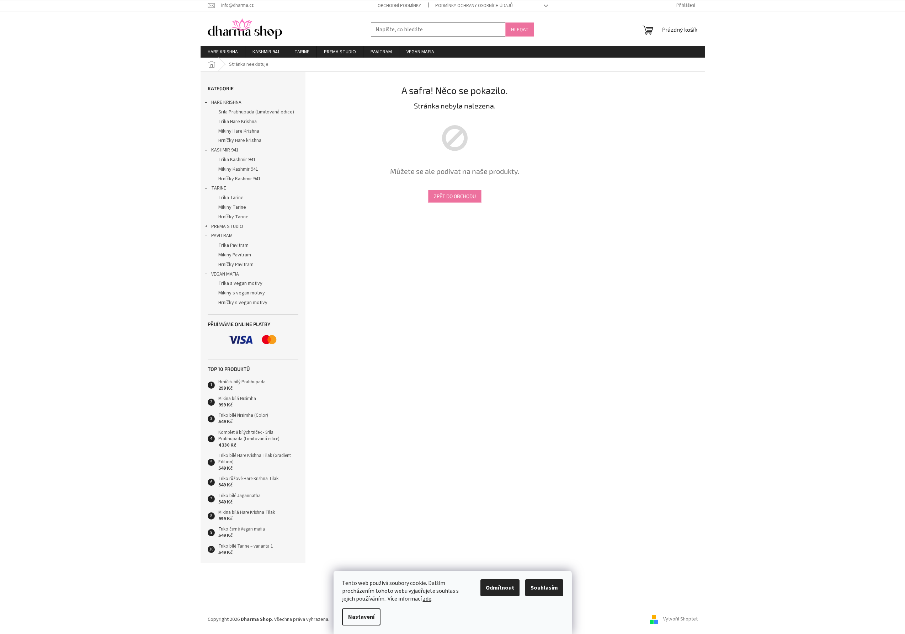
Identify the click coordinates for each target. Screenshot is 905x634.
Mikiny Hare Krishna (238, 131)
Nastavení (361, 617)
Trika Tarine (231, 197)
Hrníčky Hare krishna (239, 140)
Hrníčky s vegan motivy (242, 302)
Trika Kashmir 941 (237, 159)
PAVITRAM (222, 235)
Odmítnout (500, 588)
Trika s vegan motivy (240, 283)
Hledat (519, 29)
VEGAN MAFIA (225, 274)
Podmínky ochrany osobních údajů (474, 5)
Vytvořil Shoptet (680, 619)
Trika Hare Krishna (237, 121)
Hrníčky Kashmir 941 (239, 178)
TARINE (218, 188)
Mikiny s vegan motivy (241, 293)
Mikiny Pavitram (234, 255)
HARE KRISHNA (226, 102)
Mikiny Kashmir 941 (238, 169)
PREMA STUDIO (227, 226)
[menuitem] (223, 52)
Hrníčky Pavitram (236, 264)
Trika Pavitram (233, 245)
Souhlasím (544, 588)
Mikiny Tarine (232, 207)
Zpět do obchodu (455, 196)
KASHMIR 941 (225, 150)
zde (427, 599)
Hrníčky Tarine (233, 216)
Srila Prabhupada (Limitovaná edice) (256, 112)
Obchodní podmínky (399, 5)
